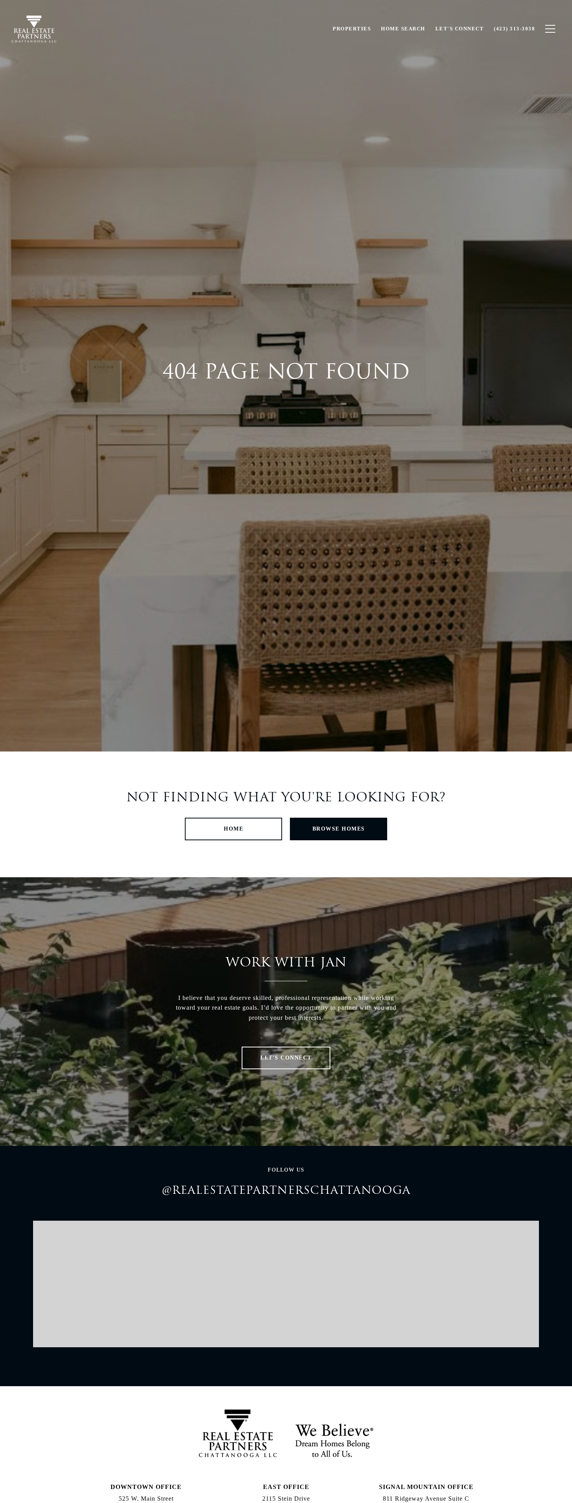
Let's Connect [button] (286, 1058)
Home (233, 829)
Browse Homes (338, 829)
